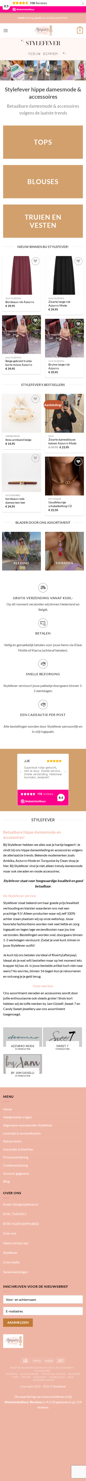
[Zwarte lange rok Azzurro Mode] (64, 275)
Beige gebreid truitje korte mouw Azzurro (18, 362)
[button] (5, 30)
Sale (71, 1377)
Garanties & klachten (18, 1149)
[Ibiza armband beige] (21, 413)
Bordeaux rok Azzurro (19, 302)
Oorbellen (57, 1377)
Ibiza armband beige (18, 439)
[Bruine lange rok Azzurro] (64, 338)
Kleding (12, 1373)
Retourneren (12, 1141)
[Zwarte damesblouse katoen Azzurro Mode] (64, 413)
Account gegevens (16, 1173)
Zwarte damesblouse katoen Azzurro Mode (62, 441)
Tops (15, 1377)
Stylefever (10, 1252)
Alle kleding (29, 1373)
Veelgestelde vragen (17, 1117)
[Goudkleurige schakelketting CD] (64, 476)
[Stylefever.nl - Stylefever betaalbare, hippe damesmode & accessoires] (43, 30)
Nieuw (26, 1377)
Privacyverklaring (15, 1157)
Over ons (9, 1233)
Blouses (74, 1373)
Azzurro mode (43, 1379)
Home (7, 1109)
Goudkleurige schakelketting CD (60, 504)
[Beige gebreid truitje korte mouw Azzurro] (21, 334)
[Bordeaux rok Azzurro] (21, 275)
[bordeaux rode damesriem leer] (21, 472)
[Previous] (4, 553)
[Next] (81, 553)
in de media (11, 1262)
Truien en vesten (53, 1373)
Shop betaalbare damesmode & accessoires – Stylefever (42, 1369)
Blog (6, 1181)
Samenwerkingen (15, 1272)
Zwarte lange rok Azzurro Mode (59, 303)
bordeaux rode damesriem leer (15, 500)
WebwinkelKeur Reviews (23, 1402)
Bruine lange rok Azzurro (59, 366)
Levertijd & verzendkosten (22, 1133)
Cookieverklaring (15, 1165)
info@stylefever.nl (25, 1204)
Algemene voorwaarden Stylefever (27, 1125)
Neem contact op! (16, 1243)
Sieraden (39, 1377)
